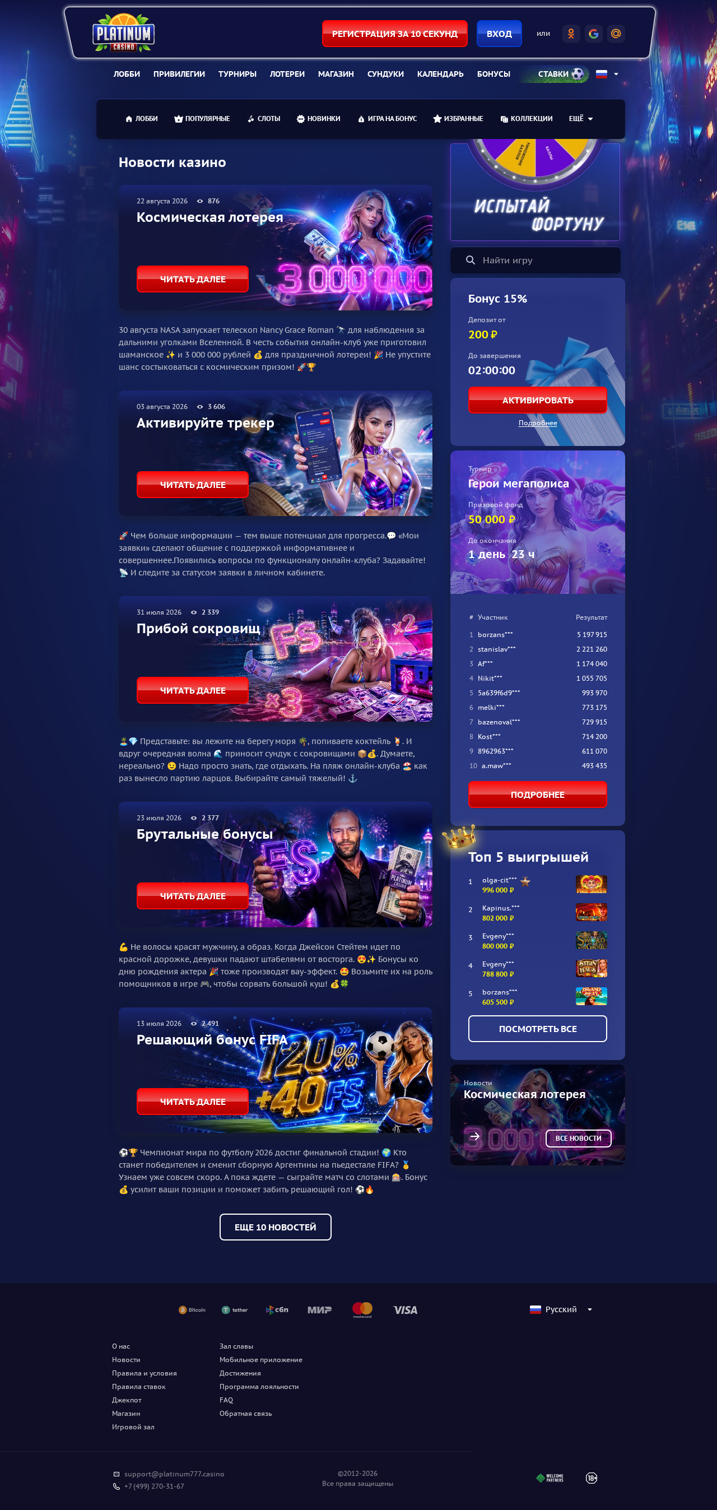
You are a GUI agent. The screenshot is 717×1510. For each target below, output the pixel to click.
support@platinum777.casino (174, 1474)
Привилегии (179, 74)
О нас (121, 1346)
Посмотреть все (538, 1028)
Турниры (237, 74)
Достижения (240, 1373)
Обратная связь (246, 1413)
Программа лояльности (259, 1386)
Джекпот (126, 1400)
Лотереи (287, 74)
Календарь (440, 74)
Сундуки (385, 74)
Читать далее (193, 279)
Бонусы (493, 74)
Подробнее (538, 423)
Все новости (579, 1138)
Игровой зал (133, 1427)
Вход (499, 33)
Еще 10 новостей (275, 1227)
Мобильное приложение (261, 1359)
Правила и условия (144, 1373)
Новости (126, 1359)
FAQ (226, 1400)
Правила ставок (139, 1386)
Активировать (538, 400)
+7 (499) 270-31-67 (154, 1486)
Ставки (553, 74)
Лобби (127, 74)
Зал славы (236, 1346)
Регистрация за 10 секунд (395, 33)
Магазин (336, 74)
